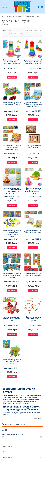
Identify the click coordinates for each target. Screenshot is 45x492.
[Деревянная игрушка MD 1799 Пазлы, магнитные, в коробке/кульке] (33, 91)
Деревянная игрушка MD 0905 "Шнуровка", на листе (12, 361)
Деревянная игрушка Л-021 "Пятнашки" (33, 146)
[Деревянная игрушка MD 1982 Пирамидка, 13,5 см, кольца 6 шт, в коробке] (12, 49)
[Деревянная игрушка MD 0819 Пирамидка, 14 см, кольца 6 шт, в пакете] (33, 49)
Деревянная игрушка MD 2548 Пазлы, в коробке (33, 231)
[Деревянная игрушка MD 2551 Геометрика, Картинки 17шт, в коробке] (12, 219)
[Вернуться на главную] (2, 16)
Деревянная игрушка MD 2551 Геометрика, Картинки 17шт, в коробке (12, 233)
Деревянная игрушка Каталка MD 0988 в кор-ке (11, 319)
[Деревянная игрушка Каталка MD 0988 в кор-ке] (12, 305)
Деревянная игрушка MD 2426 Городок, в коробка (12, 103)
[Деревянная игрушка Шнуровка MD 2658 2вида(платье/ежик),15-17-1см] (33, 177)
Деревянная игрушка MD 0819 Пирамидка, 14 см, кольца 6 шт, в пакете (33, 61)
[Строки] (10, 30)
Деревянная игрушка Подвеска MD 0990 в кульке (33, 319)
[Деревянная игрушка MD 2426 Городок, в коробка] (12, 91)
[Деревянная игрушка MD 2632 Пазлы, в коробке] (33, 262)
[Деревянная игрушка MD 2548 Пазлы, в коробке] (33, 219)
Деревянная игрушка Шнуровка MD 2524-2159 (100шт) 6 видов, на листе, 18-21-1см (12, 190)
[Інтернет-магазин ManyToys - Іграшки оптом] (22, 6)
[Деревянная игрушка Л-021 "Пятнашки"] (33, 134)
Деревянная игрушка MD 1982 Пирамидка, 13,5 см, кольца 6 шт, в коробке (12, 61)
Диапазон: (5, 434)
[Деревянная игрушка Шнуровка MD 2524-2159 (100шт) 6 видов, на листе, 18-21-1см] (12, 177)
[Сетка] (7, 30)
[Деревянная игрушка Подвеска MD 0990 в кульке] (33, 305)
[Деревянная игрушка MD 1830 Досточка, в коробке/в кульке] (12, 134)
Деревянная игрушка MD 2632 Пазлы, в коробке (33, 274)
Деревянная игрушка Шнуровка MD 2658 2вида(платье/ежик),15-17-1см (33, 190)
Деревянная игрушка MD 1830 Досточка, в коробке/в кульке (12, 147)
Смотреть (37, 418)
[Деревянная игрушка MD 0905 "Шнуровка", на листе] (12, 348)
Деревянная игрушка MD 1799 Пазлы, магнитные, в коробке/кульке (33, 104)
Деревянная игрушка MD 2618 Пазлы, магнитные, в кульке (12, 275)
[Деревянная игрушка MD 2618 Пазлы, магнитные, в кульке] (12, 262)
